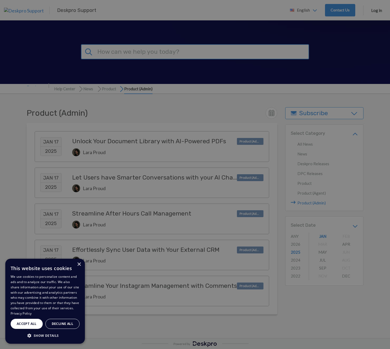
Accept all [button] (27, 323)
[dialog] (45, 301)
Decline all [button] (62, 323)
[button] (45, 335)
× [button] (79, 264)
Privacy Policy (21, 313)
